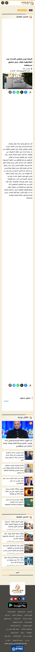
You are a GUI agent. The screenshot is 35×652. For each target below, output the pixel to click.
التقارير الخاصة (11, 611)
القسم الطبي (28, 615)
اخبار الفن (7, 615)
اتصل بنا (8, 640)
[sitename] (17, 588)
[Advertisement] (17, 38)
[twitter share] (21, 92)
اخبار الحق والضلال (15, 625)
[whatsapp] (10, 92)
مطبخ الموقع (7, 618)
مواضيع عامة (28, 622)
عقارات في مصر (27, 636)
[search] (2, 3)
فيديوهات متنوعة (17, 615)
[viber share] (14, 92)
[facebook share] (25, 92)
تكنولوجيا (29, 632)
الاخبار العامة (22, 10)
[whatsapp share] (17, 92)
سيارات (22, 632)
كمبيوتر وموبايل (27, 625)
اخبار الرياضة (17, 618)
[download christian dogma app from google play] (17, 605)
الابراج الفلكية (17, 636)
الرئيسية (29, 611)
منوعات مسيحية (27, 618)
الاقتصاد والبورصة (17, 622)
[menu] (6, 3)
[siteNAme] (28, 2)
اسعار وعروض (14, 632)
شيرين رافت (26, 68)
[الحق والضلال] (30, 10)
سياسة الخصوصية (18, 640)
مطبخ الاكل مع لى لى (12, 629)
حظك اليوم (8, 636)
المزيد (17, 572)
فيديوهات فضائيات (26, 629)
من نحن (27, 640)
